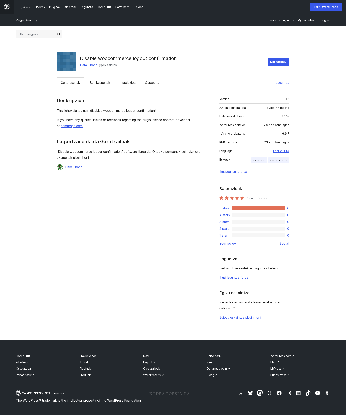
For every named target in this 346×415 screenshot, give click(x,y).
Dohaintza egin (218, 368)
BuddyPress (280, 375)
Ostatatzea (23, 368)
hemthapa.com (72, 126)
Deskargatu (278, 61)
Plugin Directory (26, 20)
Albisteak (22, 362)
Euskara (59, 393)
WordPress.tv (153, 375)
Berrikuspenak (100, 83)
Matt (275, 362)
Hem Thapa (88, 65)
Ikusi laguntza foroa (233, 277)
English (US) (281, 151)
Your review (228, 243)
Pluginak (85, 368)
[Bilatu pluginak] (58, 34)
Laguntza (282, 83)
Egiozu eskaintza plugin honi (240, 317)
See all (284, 243)
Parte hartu (214, 356)
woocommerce (278, 160)
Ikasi (146, 356)
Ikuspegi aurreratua (233, 172)
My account (259, 160)
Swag (212, 375)
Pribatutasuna (25, 375)
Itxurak (84, 362)
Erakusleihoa (88, 356)
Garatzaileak (151, 368)
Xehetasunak (70, 83)
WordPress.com (282, 356)
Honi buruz (23, 356)
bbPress (277, 368)
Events (211, 362)
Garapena (152, 83)
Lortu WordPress (326, 7)
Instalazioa (128, 83)
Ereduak (85, 375)
